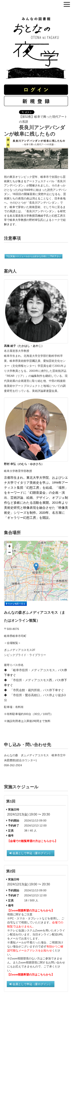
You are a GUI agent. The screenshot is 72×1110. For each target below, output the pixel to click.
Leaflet (63, 599)
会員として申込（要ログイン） (32, 853)
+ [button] (9, 546)
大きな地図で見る (16, 603)
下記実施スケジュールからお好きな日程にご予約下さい (33, 256)
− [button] (9, 552)
